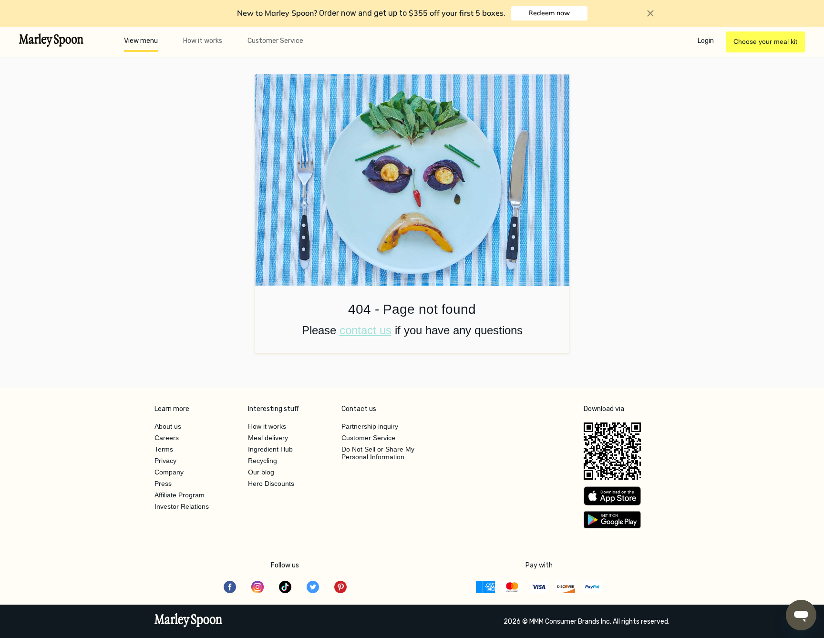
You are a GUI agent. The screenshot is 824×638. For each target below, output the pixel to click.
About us (167, 426)
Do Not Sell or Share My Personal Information (377, 453)
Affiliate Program (179, 495)
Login (706, 41)
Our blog (261, 472)
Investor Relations (181, 506)
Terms (163, 449)
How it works (202, 41)
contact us (365, 330)
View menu (141, 41)
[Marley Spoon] (188, 621)
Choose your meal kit (765, 41)
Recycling (262, 460)
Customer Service (275, 41)
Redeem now (549, 13)
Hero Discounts (271, 483)
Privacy (165, 460)
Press (163, 483)
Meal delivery (268, 438)
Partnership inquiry (369, 426)
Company (169, 472)
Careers (166, 438)
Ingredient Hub (270, 449)
